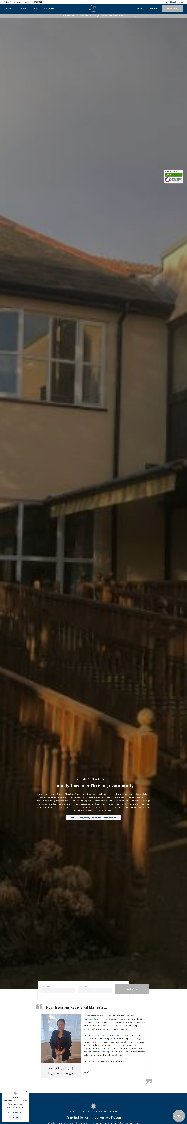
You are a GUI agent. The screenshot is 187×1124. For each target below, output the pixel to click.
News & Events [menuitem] (48, 9)
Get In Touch (120, 15)
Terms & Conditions (16, 1112)
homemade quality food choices (136, 794)
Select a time (82, 987)
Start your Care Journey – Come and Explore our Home (93, 818)
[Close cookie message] (27, 1091)
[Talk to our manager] (179, 1116)
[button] (51, 16)
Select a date (45, 987)
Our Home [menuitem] (8, 9)
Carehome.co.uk (76, 1111)
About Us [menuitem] (138, 9)
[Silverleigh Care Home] (93, 8)
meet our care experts (103, 1051)
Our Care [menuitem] (22, 9)
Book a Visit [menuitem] (172, 8)
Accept (16, 1117)
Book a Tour (132, 989)
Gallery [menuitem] (35, 9)
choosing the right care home (113, 1035)
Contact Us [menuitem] (153, 9)
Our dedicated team (107, 797)
